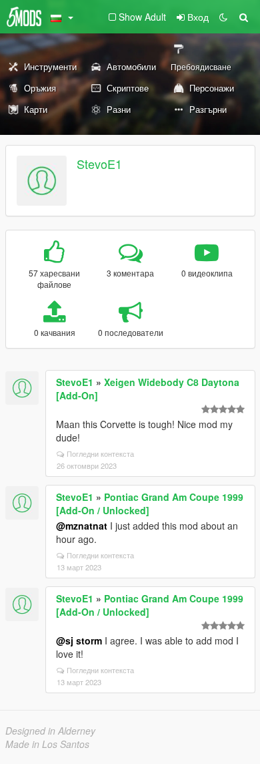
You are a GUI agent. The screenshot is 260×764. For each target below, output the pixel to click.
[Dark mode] (223, 16)
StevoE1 (99, 163)
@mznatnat (81, 525)
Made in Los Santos (47, 744)
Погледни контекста (100, 453)
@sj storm (79, 640)
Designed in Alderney (50, 730)
